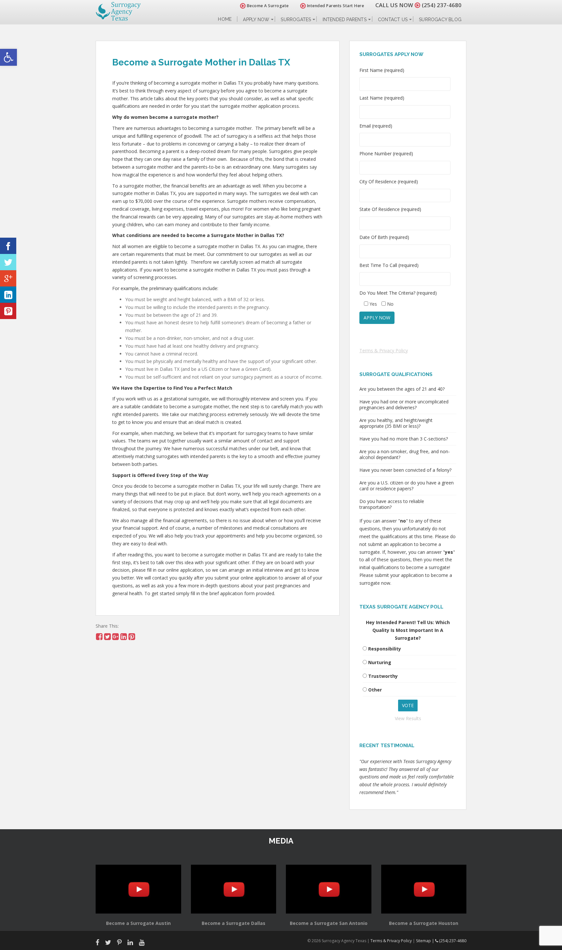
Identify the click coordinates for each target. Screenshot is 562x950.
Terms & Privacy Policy (383, 350)
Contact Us (393, 19)
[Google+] (8, 278)
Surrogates (296, 19)
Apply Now (256, 19)
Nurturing (379, 662)
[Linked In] (8, 294)
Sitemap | (425, 940)
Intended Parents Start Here (335, 5)
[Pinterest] (8, 311)
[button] (8, 57)
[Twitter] (8, 262)
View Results (408, 718)
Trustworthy (383, 676)
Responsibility (384, 649)
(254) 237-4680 (442, 5)
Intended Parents (345, 19)
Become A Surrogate (267, 5)
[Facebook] (8, 246)
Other (375, 690)
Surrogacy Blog (440, 19)
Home (225, 19)
